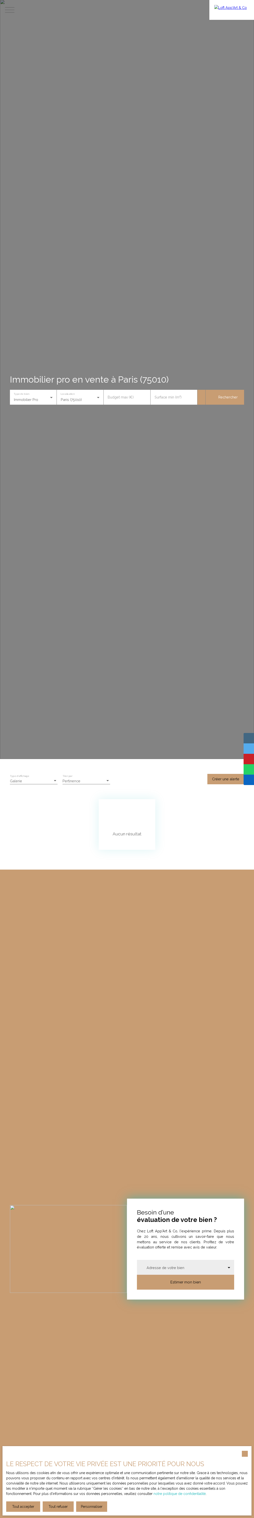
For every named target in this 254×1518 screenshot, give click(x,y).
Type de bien (21, 394)
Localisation (67, 394)
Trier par (67, 776)
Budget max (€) (121, 397)
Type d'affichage (19, 776)
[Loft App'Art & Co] (231, 10)
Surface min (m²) (168, 397)
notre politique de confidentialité (180, 1494)
